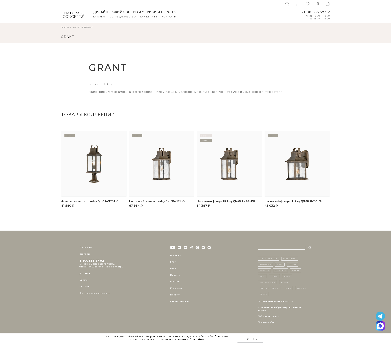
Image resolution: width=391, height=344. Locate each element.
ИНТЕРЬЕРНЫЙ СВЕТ (268, 258)
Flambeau (264, 270)
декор (280, 264)
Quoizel (274, 276)
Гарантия (84, 286)
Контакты (169, 16)
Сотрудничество (123, 16)
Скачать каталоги (179, 301)
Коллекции (79, 27)
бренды (292, 264)
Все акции (175, 255)
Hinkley (295, 270)
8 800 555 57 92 (315, 12)
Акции (288, 288)
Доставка (84, 273)
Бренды (174, 281)
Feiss (262, 276)
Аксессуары (265, 264)
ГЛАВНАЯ (66, 27)
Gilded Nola (280, 270)
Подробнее (197, 339)
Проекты (175, 275)
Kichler (284, 282)
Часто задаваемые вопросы (94, 293)
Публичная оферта (268, 316)
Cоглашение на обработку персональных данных (281, 308)
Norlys (287, 276)
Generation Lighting (269, 288)
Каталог (99, 16)
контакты (301, 288)
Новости (175, 294)
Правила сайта (266, 322)
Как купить (148, 16)
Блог (172, 262)
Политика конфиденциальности (275, 301)
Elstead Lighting (267, 282)
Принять (251, 338)
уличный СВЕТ (289, 258)
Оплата (83, 280)
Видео (173, 268)
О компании (85, 247)
